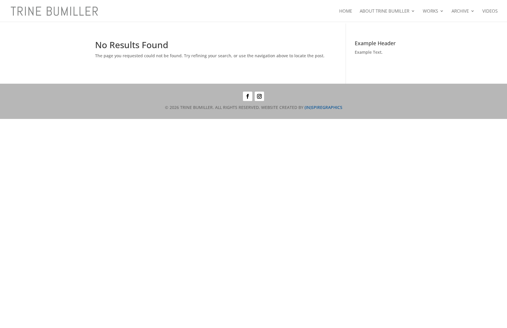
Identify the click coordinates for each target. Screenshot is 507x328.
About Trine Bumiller (384, 11)
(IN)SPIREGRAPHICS (323, 107)
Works (430, 11)
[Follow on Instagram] (259, 96)
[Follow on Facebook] (247, 96)
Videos (490, 11)
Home (345, 11)
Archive (460, 11)
